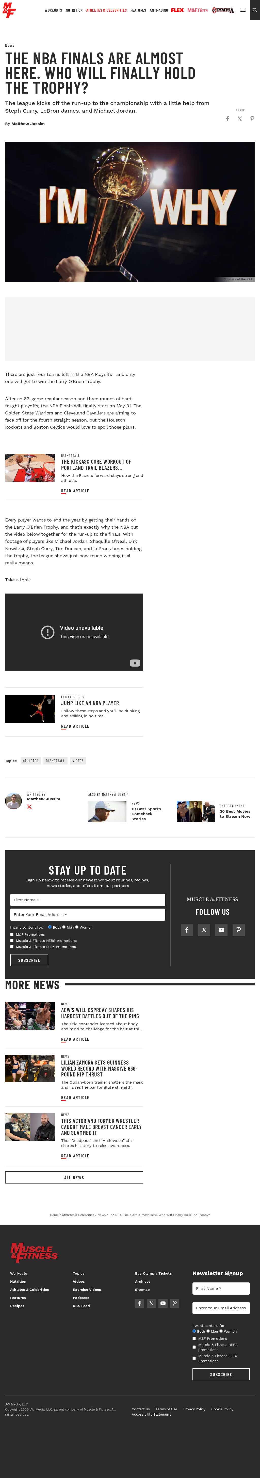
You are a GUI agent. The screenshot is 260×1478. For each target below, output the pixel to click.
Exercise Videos (87, 1290)
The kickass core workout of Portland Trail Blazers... (96, 464)
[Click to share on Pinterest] (252, 118)
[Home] (9, 16)
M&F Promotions (30, 934)
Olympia (223, 10)
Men (70, 927)
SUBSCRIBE (29, 960)
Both (57, 927)
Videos (78, 760)
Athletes (30, 760)
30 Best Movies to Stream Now (235, 814)
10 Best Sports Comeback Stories (146, 813)
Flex (177, 10)
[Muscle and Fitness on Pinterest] (239, 930)
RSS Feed (81, 1306)
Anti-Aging (159, 10)
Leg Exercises (73, 697)
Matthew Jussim (28, 123)
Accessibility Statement (151, 1414)
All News (74, 1177)
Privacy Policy (194, 1409)
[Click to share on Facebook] (227, 118)
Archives (143, 1281)
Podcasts (81, 1298)
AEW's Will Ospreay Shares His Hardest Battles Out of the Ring (100, 1012)
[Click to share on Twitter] (239, 118)
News (10, 45)
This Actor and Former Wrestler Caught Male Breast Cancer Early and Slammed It (101, 1126)
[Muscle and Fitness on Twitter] (204, 930)
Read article (75, 490)
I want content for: (26, 927)
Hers (197, 10)
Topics (78, 1273)
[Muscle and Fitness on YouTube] (221, 930)
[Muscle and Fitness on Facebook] (187, 930)
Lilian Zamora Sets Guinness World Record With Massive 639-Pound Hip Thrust (99, 1068)
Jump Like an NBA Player (90, 703)
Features (138, 10)
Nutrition (74, 10)
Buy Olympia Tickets (153, 1273)
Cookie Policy (222, 1409)
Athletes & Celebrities (106, 10)
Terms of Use (166, 1409)
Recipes (17, 1306)
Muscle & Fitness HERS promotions (46, 940)
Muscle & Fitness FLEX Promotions (46, 947)
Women (86, 927)
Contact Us (141, 1409)
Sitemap (142, 1290)
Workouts (53, 10)
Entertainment (232, 806)
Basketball (70, 455)
